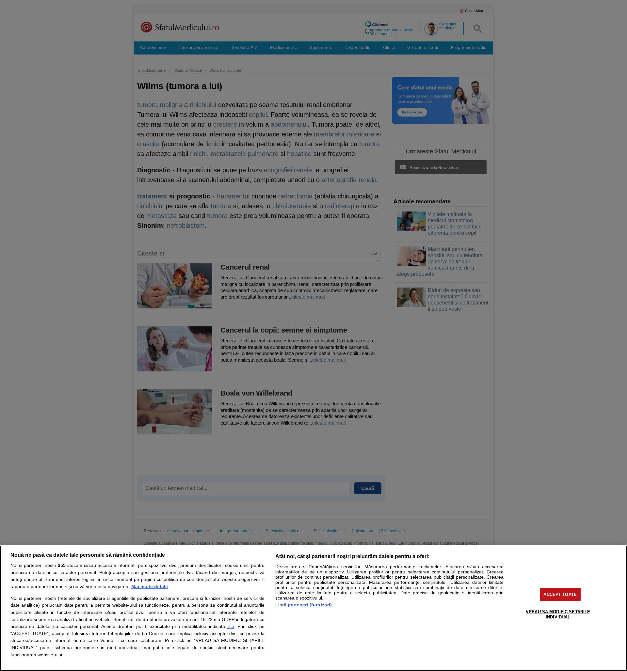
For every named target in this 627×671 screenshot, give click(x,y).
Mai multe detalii (149, 586)
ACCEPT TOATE (560, 594)
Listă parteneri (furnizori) (303, 604)
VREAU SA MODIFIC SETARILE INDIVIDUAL (558, 614)
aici (230, 626)
